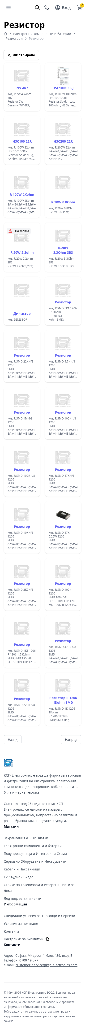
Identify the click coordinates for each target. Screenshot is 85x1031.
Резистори (14, 38)
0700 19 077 (28, 960)
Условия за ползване (21, 923)
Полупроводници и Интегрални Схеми (35, 853)
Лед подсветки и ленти (22, 898)
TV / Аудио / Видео (18, 877)
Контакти (11, 931)
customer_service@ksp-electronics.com (46, 965)
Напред (71, 739)
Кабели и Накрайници (22, 869)
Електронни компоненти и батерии (42, 33)
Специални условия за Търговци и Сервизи (39, 915)
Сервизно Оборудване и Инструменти (35, 861)
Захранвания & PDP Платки (26, 838)
